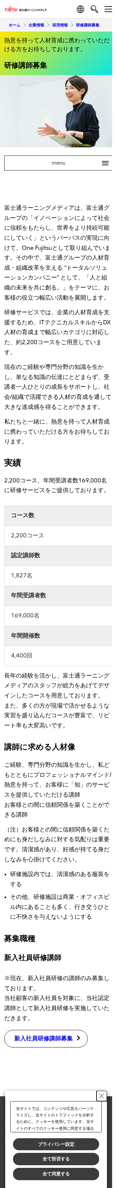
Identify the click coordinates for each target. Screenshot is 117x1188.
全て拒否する (56, 1158)
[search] (94, 9)
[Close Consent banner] (102, 1096)
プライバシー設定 (56, 1144)
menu (77, 162)
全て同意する (56, 1173)
